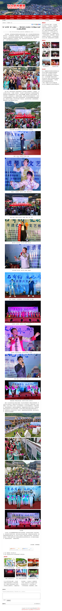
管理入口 (38, 608)
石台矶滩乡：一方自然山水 (21, 567)
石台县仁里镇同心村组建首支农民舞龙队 (49, 72)
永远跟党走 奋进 (55, 66)
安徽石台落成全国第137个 (33, 567)
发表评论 (8, 600)
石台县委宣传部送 (55, 57)
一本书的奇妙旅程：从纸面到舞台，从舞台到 (50, 34)
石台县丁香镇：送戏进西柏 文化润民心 (49, 73)
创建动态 (19, 16)
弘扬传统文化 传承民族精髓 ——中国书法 (50, 79)
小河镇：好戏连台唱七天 (9, 578)
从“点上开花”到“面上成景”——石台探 (11, 581)
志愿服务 (34, 16)
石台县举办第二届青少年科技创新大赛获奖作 (50, 78)
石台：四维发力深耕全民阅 (21, 578)
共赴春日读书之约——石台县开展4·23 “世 (50, 31)
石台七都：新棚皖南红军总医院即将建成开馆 (50, 84)
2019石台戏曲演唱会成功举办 (47, 81)
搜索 (58, 20)
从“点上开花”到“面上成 (9, 567)
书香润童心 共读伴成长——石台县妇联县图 (50, 36)
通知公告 (54, 18)
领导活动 (12, 16)
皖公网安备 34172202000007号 (34, 609)
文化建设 (41, 16)
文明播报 (47, 16)
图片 (6, 18)
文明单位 (41, 18)
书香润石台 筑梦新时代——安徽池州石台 (11, 585)
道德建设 (27, 16)
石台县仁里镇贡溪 (46, 57)
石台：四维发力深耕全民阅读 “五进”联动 (49, 30)
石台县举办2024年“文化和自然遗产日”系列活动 (15, 554)
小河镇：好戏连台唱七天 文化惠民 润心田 (29, 582)
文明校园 (12, 18)
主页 (6, 16)
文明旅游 (47, 18)
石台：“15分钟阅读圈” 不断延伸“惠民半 (49, 76)
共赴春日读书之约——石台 (33, 578)
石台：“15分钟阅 (46, 49)
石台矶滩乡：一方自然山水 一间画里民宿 (29, 581)
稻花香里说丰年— (46, 66)
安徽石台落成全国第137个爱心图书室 (11, 582)
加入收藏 (57, 0)
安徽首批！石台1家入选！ (11, 552)
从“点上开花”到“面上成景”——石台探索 (49, 24)
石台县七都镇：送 (55, 49)
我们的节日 (19, 18)
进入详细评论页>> (37, 603)
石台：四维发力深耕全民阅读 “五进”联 (11, 584)
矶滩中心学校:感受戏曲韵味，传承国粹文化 (50, 75)
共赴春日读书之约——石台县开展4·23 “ (28, 584)
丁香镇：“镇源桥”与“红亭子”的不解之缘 (49, 82)
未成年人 (55, 16)
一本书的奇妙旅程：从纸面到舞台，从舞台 (29, 585)
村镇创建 (34, 18)
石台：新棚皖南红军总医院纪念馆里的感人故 (50, 71)
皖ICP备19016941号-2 (25, 609)
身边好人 (27, 18)
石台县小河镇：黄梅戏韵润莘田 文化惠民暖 (50, 37)
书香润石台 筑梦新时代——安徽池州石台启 (50, 33)
